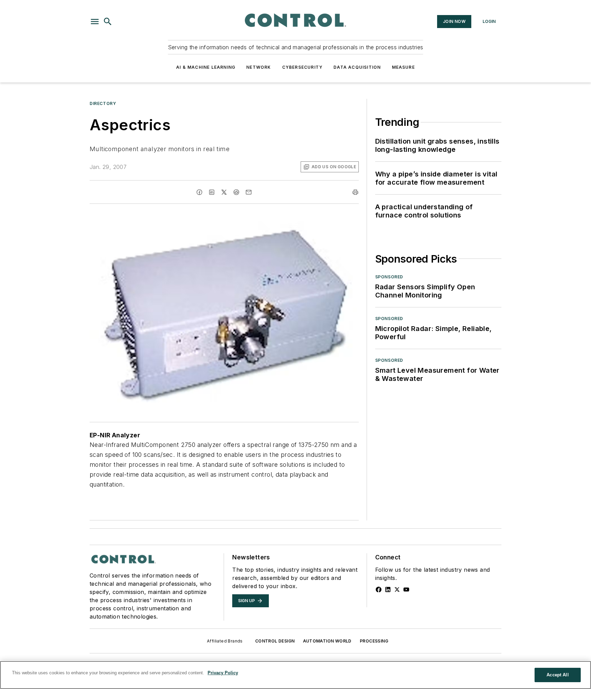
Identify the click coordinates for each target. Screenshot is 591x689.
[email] (248, 192)
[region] (295, 675)
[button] (95, 21)
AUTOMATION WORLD (327, 641)
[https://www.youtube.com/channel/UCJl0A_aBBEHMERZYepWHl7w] (406, 589)
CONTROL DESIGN (275, 641)
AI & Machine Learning (205, 67)
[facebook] (199, 192)
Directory (103, 103)
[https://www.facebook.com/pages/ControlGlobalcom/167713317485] (378, 589)
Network (258, 67)
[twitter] (224, 192)
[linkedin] (211, 192)
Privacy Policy (223, 672)
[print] (355, 192)
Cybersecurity (302, 67)
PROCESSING (374, 641)
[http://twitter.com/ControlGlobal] (397, 589)
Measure (403, 67)
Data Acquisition (357, 67)
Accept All (557, 674)
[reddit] (236, 192)
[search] (108, 21)
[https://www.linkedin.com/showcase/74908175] (387, 589)
